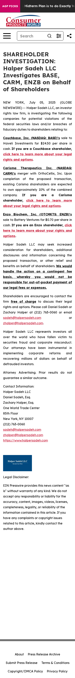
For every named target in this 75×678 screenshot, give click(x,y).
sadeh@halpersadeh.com (22, 318)
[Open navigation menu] (7, 36)
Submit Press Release (22, 663)
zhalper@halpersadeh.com (23, 323)
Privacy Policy (57, 671)
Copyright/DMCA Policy (25, 671)
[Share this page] (69, 36)
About (19, 654)
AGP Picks (10, 6)
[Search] (49, 35)
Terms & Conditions (55, 663)
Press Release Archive (44, 654)
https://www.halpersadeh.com (25, 440)
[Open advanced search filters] (58, 35)
